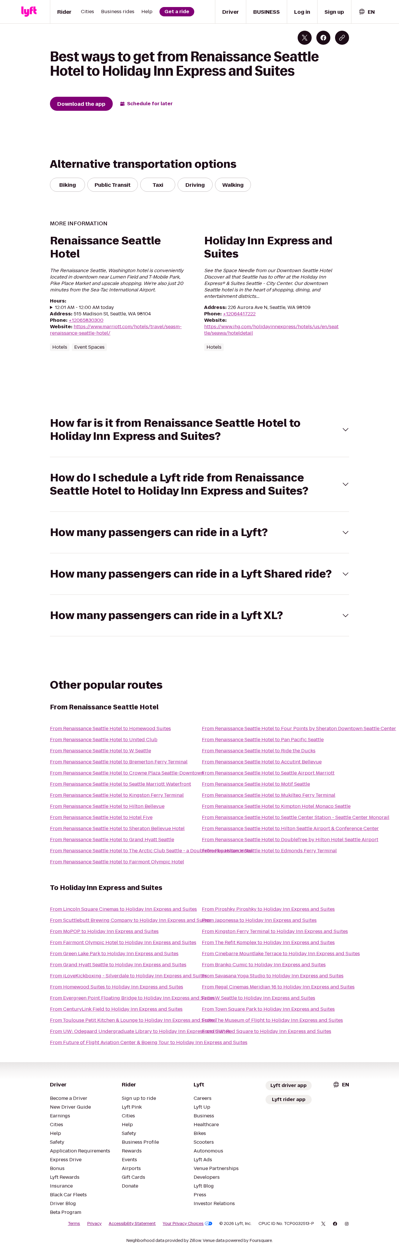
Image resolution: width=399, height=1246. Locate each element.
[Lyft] (29, 11)
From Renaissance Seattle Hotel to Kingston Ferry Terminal (117, 795)
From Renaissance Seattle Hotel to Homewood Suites (110, 728)
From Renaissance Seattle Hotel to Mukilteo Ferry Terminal (268, 795)
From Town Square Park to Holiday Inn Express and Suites (268, 1009)
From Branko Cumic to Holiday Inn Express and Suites (264, 964)
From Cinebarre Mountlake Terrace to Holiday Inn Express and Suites (281, 953)
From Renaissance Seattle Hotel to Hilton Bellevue (107, 806)
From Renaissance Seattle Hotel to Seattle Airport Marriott (268, 773)
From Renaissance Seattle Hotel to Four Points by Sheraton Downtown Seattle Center (299, 728)
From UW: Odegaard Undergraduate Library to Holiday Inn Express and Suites (140, 1031)
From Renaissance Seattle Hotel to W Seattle (100, 750)
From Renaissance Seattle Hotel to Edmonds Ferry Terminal (269, 850)
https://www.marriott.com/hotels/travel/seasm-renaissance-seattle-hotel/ (116, 329)
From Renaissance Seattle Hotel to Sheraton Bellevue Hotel (117, 828)
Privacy (94, 1223)
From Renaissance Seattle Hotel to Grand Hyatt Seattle (112, 839)
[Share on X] (305, 38)
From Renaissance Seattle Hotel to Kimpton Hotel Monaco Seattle (276, 806)
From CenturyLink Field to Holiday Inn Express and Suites (116, 1009)
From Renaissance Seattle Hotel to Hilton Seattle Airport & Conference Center (290, 828)
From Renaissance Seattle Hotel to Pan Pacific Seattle (263, 739)
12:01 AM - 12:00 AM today (84, 307)
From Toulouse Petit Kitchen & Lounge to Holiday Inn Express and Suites (133, 1020)
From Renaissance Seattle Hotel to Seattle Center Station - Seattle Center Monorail (295, 817)
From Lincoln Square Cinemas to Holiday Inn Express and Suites (123, 909)
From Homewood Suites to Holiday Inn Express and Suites (116, 987)
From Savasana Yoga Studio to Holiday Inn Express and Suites (273, 975)
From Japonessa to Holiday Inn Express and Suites (259, 920)
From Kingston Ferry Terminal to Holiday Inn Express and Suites (275, 931)
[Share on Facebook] (323, 38)
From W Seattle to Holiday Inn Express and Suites (258, 998)
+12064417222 (239, 313)
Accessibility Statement (132, 1223)
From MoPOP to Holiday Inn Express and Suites (104, 931)
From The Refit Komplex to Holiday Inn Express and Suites (268, 942)
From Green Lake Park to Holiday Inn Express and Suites (114, 953)
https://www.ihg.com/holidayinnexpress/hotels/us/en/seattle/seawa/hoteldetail (271, 329)
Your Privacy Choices (183, 1223)
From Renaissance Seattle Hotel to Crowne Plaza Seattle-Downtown (127, 773)
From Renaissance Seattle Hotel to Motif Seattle (256, 784)
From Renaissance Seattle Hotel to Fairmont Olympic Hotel (117, 861)
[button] (199, 430)
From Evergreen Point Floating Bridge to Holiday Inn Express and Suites (132, 998)
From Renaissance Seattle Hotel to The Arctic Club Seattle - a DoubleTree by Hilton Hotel (151, 850)
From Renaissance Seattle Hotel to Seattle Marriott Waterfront (120, 784)
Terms (74, 1223)
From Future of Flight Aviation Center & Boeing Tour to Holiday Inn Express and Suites (148, 1042)
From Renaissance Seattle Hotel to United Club (103, 739)
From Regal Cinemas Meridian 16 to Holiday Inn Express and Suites (278, 987)
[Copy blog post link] (342, 38)
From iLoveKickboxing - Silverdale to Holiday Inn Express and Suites (128, 975)
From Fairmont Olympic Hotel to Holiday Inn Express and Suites (123, 942)
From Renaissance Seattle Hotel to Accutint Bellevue (262, 761)
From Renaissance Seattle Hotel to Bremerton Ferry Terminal (119, 761)
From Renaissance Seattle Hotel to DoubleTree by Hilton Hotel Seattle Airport (290, 839)
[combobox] (366, 11)
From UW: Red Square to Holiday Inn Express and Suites (266, 1031)
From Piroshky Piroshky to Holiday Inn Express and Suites (268, 909)
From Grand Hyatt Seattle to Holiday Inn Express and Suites (118, 964)
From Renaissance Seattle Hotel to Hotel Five (101, 817)
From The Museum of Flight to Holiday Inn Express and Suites (272, 1020)
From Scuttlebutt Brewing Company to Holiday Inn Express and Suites (130, 920)
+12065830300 (86, 320)
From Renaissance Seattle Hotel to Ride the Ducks (258, 750)
